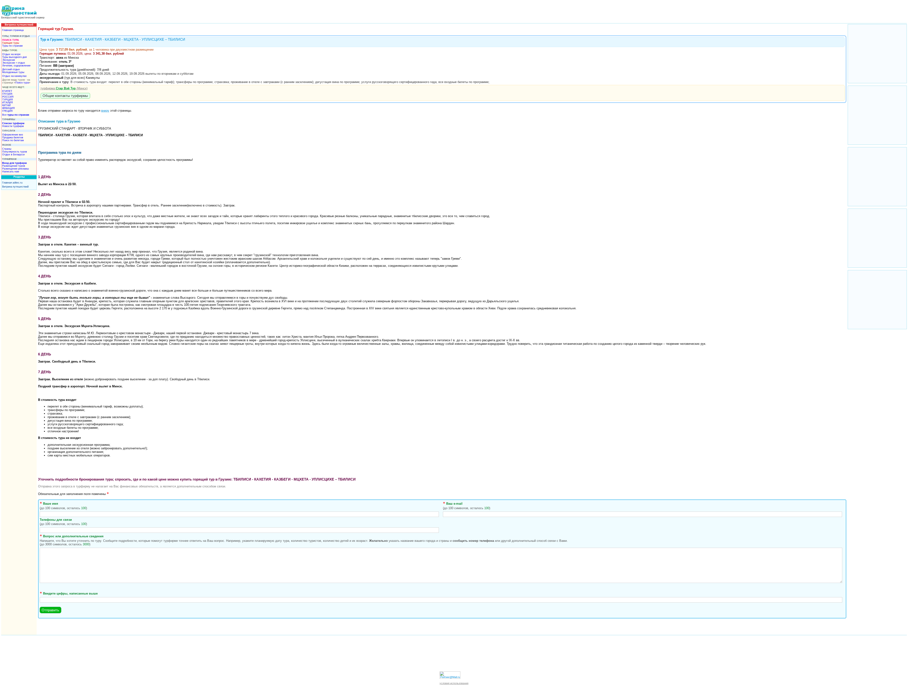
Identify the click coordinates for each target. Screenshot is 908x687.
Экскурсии (8, 59)
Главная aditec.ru (12, 182)
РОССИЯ (7, 96)
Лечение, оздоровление (16, 65)
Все (15, 114)
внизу (105, 110)
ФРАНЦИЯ (8, 108)
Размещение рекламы (15, 168)
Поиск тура (22, 82)
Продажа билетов (12, 137)
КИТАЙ (6, 105)
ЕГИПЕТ (7, 91)
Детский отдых (11, 69)
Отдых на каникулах (14, 75)
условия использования (454, 683)
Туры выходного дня (14, 57)
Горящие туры (10, 42)
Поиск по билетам (13, 140)
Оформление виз (12, 134)
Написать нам (10, 171)
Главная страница (13, 30)
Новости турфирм (13, 126)
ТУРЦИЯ (7, 99)
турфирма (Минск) (63, 88)
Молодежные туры (13, 72)
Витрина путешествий (15, 186)
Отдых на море (11, 54)
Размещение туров (13, 165)
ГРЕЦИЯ (7, 110)
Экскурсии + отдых (13, 62)
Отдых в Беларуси (13, 154)
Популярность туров (14, 151)
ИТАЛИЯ (7, 102)
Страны (6, 148)
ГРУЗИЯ (7, 93)
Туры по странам (12, 45)
